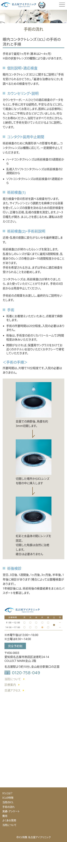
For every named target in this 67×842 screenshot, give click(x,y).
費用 (4, 816)
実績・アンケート (11, 811)
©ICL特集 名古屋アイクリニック (33, 837)
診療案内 (10, 685)
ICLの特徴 (7, 797)
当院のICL (7, 802)
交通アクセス (12, 690)
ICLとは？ (7, 793)
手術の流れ (8, 806)
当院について (12, 679)
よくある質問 (9, 820)
